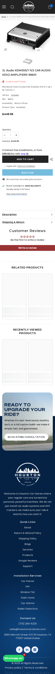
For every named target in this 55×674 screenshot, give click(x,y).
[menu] (4, 7)
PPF (28, 586)
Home (3, 17)
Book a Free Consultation (26, 437)
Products (27, 555)
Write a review (27, 248)
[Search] (12, 7)
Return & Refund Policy (27, 533)
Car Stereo (27, 581)
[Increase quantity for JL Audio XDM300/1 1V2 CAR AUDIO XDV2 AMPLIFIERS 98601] (16, 135)
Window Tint (27, 592)
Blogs (27, 544)
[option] (27, 36)
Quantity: (6, 129)
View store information (16, 194)
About (27, 527)
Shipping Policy (28, 538)
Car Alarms (27, 603)
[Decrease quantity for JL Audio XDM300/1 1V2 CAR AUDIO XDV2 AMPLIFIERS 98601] (4, 135)
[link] (14, 312)
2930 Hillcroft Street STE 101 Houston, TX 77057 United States (27, 636)
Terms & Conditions (26, 166)
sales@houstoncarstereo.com (28, 629)
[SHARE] (50, 159)
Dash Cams (27, 597)
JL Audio (15, 95)
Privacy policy (13, 667)
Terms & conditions (35, 667)
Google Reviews (27, 560)
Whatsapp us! (13, 658)
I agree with (11, 166)
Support (28, 566)
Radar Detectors (28, 608)
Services (28, 549)
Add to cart (25, 159)
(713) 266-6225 (28, 623)
